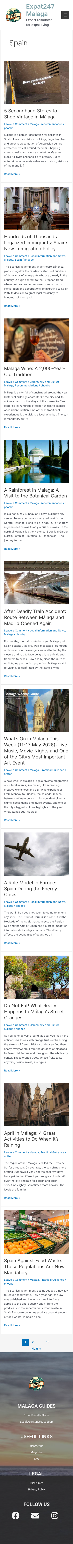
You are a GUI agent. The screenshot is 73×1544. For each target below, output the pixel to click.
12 (47, 1342)
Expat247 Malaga (40, 10)
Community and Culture (45, 381)
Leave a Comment (15, 124)
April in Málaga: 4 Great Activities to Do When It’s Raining (31, 1139)
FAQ (36, 1458)
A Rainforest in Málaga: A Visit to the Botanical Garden (35, 493)
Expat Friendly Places (36, 1415)
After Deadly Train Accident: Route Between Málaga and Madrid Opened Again (35, 617)
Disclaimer (36, 1483)
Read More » (12, 173)
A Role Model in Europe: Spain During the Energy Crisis (30, 889)
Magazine (36, 1452)
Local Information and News (47, 255)
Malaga (34, 124)
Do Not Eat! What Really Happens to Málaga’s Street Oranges (34, 1011)
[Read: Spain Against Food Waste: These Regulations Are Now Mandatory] (36, 1231)
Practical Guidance (52, 770)
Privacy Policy (36, 1489)
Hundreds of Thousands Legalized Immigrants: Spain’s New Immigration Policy (36, 242)
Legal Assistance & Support (36, 1421)
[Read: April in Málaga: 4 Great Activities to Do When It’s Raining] (36, 1104)
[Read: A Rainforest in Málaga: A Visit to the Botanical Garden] (36, 461)
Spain (18, 259)
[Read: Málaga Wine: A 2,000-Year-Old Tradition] (36, 339)
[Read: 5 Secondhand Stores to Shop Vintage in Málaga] (36, 82)
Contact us (36, 1446)
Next (36, 1348)
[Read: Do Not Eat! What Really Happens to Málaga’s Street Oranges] (36, 977)
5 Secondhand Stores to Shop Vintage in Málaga (30, 114)
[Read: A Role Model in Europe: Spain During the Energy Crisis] (36, 853)
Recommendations (52, 124)
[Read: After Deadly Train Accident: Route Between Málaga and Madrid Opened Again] (36, 582)
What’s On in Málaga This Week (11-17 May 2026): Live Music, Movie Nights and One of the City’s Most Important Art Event (36, 750)
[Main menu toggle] (65, 15)
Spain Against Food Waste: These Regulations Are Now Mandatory (34, 1266)
